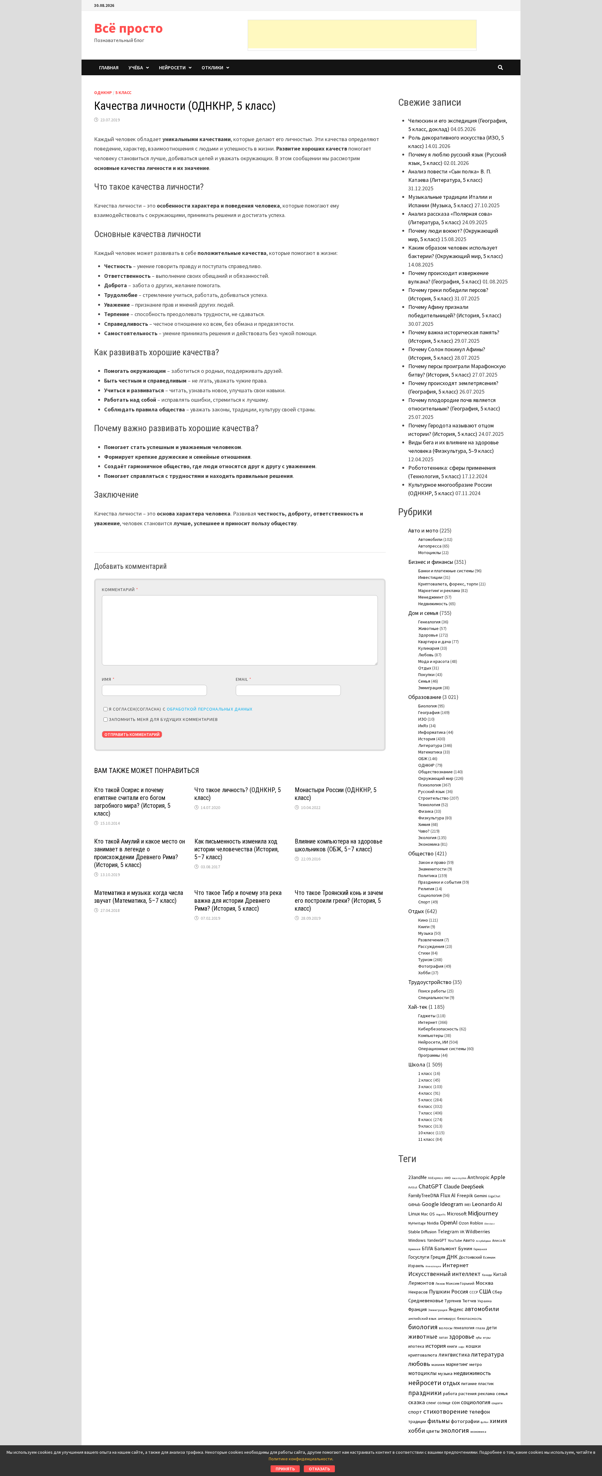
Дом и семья (423, 612)
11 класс (426, 1139)
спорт (415, 1412)
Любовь (426, 655)
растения (467, 1393)
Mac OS (428, 1214)
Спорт (424, 902)
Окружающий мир (435, 778)
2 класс (425, 1080)
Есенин (489, 1257)
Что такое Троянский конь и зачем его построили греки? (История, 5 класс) (339, 900)
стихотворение (445, 1411)
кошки (473, 1346)
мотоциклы (422, 1373)
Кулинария (428, 648)
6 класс (425, 1106)
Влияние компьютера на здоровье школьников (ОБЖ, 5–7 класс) (339, 845)
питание (469, 1383)
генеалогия (464, 1328)
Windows (417, 1240)
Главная (109, 67)
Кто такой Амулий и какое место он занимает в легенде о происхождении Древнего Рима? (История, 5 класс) (139, 853)
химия (498, 1421)
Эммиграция (430, 687)
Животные (428, 628)
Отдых (424, 668)
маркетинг (457, 1364)
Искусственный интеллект (444, 1274)
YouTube (455, 1240)
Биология (427, 706)
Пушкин (439, 1291)
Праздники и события (439, 882)
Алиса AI (498, 1240)
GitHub (414, 1204)
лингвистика (454, 1354)
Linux (414, 1213)
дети (491, 1328)
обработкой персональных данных (209, 709)
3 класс (425, 1086)
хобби (416, 1430)
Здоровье (428, 635)
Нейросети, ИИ (433, 1042)
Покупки (426, 674)
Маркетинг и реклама (439, 590)
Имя (108, 679)
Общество (421, 853)
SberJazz (489, 1223)
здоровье (461, 1336)
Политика (427, 875)
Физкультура (431, 818)
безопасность (469, 1318)
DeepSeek (472, 1186)
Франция (417, 1309)
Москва (484, 1283)
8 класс (425, 1119)
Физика (425, 811)
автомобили (482, 1309)
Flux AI (448, 1195)
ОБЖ (422, 758)
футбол (484, 1422)
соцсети (497, 1403)
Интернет (427, 1022)
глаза (480, 1327)
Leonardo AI (487, 1204)
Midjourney (483, 1213)
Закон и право (432, 862)
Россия (459, 1291)
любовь (419, 1364)
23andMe (417, 1177)
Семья (424, 681)
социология (475, 1402)
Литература (430, 745)
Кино (423, 920)
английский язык (422, 1318)
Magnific (441, 1214)
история (435, 1345)
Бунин (465, 1248)
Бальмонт (445, 1248)
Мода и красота (433, 661)
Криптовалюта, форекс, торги (448, 584)
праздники (425, 1393)
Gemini (480, 1195)
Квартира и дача (434, 641)
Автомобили (430, 539)
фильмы (438, 1421)
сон (456, 1402)
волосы (445, 1327)
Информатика (432, 732)
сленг (431, 1402)
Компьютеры (430, 1035)
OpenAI (448, 1222)
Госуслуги (418, 1257)
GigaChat (494, 1196)
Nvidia (433, 1223)
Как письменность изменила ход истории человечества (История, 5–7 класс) (236, 849)
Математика (430, 752)
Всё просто (128, 27)
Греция (437, 1257)
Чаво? (424, 831)
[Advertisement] (362, 34)
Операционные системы (442, 1048)
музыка (445, 1373)
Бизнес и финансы (430, 561)
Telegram (448, 1232)
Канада (487, 1275)
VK (462, 1232)
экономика (478, 1431)
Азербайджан (483, 1240)
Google (430, 1204)
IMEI (467, 1205)
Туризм (425, 959)
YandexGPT (436, 1240)
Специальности (433, 997)
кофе (461, 1346)
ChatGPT (430, 1186)
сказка (416, 1402)
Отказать (319, 1469)
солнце (444, 1402)
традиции (417, 1421)
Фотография (430, 966)
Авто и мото (423, 530)
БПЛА (427, 1248)
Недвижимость (433, 603)
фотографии (465, 1421)
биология (423, 1327)
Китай (500, 1274)
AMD (447, 1178)
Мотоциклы (429, 552)
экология (455, 1430)
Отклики (212, 67)
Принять (285, 1469)
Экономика (429, 844)
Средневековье (425, 1300)
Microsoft (457, 1213)
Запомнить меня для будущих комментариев (163, 719)
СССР (473, 1292)
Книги (424, 926)
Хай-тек (417, 1006)
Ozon (464, 1223)
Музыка (425, 933)
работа (450, 1393)
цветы (433, 1431)
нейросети (424, 1382)
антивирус (447, 1318)
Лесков (440, 1284)
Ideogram (451, 1204)
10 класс (426, 1132)
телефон (479, 1411)
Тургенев (453, 1301)
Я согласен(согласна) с (180, 709)
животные (422, 1336)
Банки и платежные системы (446, 571)
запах (443, 1337)
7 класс (425, 1113)
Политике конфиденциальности (300, 1459)
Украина (485, 1301)
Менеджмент (431, 597)
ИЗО (422, 719)
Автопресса (429, 546)
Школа (416, 1064)
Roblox (476, 1223)
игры (487, 1337)
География (429, 712)
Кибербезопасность (438, 1029)
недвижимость (472, 1373)
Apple (498, 1177)
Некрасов (418, 1292)
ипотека (416, 1346)
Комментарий (120, 589)
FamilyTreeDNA (423, 1195)
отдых (451, 1383)
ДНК (451, 1256)
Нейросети (172, 67)
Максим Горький (460, 1283)
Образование (424, 697)
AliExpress (435, 1178)
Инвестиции (430, 577)
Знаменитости (432, 869)
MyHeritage (416, 1223)
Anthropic (478, 1177)
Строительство (433, 798)
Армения (414, 1249)
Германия (480, 1249)
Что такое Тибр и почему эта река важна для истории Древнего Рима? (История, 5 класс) (238, 900)
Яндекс (456, 1309)
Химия (424, 824)
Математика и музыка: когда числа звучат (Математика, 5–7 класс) (138, 896)
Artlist (412, 1187)
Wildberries (478, 1231)
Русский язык (431, 791)
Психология (429, 785)
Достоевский (470, 1257)
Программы (429, 1055)
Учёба (136, 67)
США (485, 1291)
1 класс (425, 1073)
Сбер (497, 1292)
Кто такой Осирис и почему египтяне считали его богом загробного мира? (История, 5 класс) (132, 801)
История (426, 739)
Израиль (416, 1265)
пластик (486, 1383)
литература (487, 1354)
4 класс (425, 1093)
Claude (452, 1186)
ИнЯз (423, 725)
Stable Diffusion (422, 1232)
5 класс (123, 92)
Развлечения (430, 940)
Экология (427, 837)
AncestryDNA (459, 1178)
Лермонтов (421, 1283)
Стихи (424, 953)
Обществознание (435, 772)
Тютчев (469, 1301)
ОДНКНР (103, 92)
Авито (469, 1240)
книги (452, 1346)
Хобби (424, 973)
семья (502, 1393)
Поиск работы (432, 991)
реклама (486, 1393)
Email (244, 679)
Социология (430, 895)
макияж (438, 1364)
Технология (429, 804)
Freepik (465, 1195)
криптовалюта (422, 1355)
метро (475, 1364)
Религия (426, 888)
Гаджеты (427, 1015)
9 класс (425, 1126)
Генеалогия (429, 622)
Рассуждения (431, 946)
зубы (479, 1338)
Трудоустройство (430, 982)
